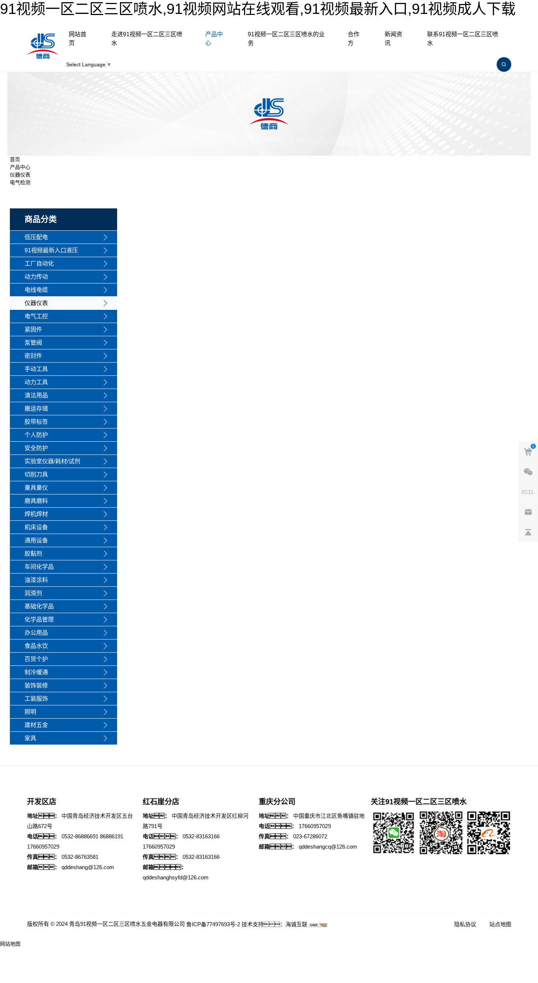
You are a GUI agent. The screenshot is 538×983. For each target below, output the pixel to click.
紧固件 (33, 329)
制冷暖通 (36, 672)
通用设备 (36, 540)
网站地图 (10, 944)
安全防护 (36, 448)
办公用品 (36, 633)
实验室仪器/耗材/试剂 (52, 461)
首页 (15, 159)
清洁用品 (36, 395)
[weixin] (528, 472)
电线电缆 (36, 290)
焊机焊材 (36, 514)
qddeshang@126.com (87, 867)
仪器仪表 (20, 175)
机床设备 (36, 527)
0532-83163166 (201, 836)
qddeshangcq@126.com (328, 846)
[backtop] (528, 532)
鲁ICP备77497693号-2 (213, 924)
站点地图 (500, 924)
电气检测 (20, 182)
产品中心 (214, 38)
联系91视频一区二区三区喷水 (462, 38)
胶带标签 (36, 422)
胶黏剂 (33, 553)
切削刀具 (36, 474)
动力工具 (36, 382)
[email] (528, 512)
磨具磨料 (36, 501)
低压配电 (36, 237)
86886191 (111, 836)
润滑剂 (33, 593)
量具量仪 (36, 488)
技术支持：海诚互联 (274, 924)
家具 (30, 738)
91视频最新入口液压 (51, 250)
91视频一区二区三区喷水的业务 (286, 38)
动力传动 (36, 277)
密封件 (33, 356)
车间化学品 (39, 567)
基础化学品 (39, 606)
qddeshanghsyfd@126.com (176, 877)
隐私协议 (465, 924)
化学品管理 (39, 619)
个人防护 (36, 435)
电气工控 (36, 316)
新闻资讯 (393, 38)
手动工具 (36, 369)
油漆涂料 (36, 580)
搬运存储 (36, 408)
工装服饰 (36, 698)
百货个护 (36, 659)
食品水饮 (36, 646)
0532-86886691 (79, 836)
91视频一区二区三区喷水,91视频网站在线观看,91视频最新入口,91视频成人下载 (258, 9)
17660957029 (43, 846)
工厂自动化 (39, 263)
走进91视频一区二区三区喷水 (146, 38)
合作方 (353, 38)
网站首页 (77, 38)
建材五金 (36, 725)
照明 (30, 712)
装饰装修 (36, 685)
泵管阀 (33, 343)
